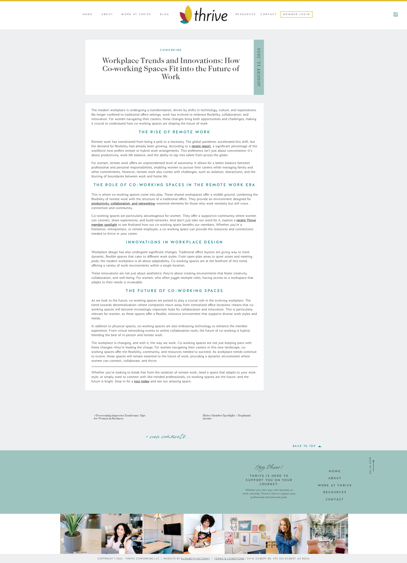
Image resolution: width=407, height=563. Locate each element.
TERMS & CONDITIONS (229, 558)
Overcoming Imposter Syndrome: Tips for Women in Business (119, 417)
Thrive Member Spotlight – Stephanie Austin (226, 417)
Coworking (171, 50)
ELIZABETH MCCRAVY (195, 558)
